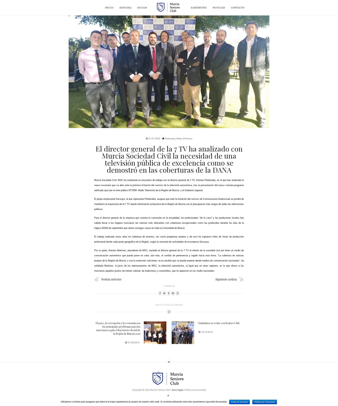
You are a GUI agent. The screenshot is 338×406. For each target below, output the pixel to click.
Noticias (219, 7)
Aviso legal (177, 390)
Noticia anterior (111, 279)
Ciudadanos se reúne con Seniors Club (219, 323)
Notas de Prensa (184, 138)
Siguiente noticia (226, 279)
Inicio (109, 7)
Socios (142, 7)
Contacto (238, 7)
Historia (126, 7)
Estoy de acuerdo (239, 402)
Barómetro (199, 7)
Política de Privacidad (264, 402)
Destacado (170, 138)
